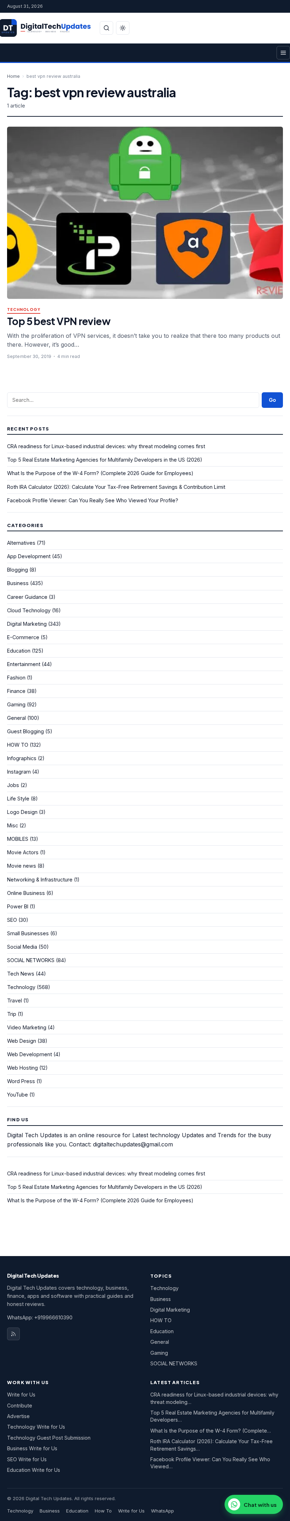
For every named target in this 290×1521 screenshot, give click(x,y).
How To (103, 1511)
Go (272, 400)
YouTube (17, 1095)
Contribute (19, 1406)
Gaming (16, 704)
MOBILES (17, 839)
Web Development (29, 1054)
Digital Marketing (27, 624)
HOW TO (17, 745)
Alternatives (21, 543)
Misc (12, 825)
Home (13, 76)
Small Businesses (28, 933)
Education (18, 651)
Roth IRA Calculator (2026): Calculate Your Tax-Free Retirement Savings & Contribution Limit (116, 487)
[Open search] (106, 28)
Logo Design (22, 812)
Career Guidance (27, 597)
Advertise (18, 1416)
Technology (23, 310)
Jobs (13, 785)
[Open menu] (283, 52)
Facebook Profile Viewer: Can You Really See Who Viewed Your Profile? (92, 500)
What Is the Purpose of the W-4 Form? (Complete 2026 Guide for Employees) (100, 473)
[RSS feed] (13, 1334)
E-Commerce (23, 637)
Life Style (18, 799)
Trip (11, 1014)
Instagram (19, 772)
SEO (12, 920)
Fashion (16, 678)
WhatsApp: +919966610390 (39, 1317)
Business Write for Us (32, 1448)
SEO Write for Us (27, 1459)
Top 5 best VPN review (58, 321)
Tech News (20, 974)
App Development (29, 556)
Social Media (22, 947)
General (16, 718)
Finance (16, 691)
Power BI (17, 906)
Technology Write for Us (36, 1427)
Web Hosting (22, 1068)
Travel (14, 1000)
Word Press (21, 1081)
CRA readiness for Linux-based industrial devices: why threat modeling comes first (106, 446)
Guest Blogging (25, 731)
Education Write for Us (33, 1470)
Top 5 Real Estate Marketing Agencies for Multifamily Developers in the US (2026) (104, 460)
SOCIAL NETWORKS (30, 960)
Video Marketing (26, 1027)
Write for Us (21, 1395)
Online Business (26, 893)
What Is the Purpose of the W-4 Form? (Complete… (210, 1431)
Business (18, 583)
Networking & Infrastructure (39, 880)
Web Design (21, 1041)
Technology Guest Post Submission (49, 1438)
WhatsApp (162, 1511)
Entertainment (23, 664)
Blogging (17, 570)
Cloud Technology (29, 610)
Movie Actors (23, 852)
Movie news (21, 866)
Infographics (21, 758)
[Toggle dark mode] (122, 28)
